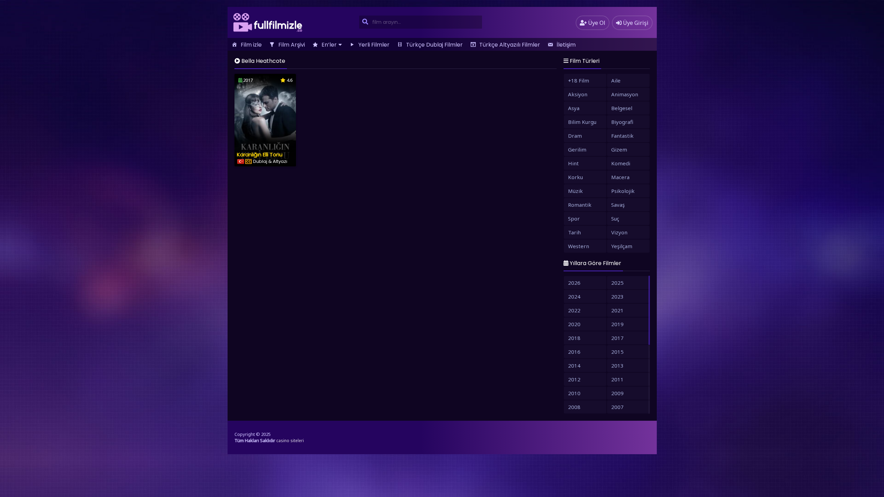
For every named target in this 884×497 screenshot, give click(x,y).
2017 (617, 337)
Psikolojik (623, 190)
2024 (574, 296)
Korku (575, 177)
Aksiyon (577, 94)
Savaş (618, 204)
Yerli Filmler (374, 45)
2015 (617, 351)
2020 (574, 324)
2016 (574, 351)
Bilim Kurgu (582, 121)
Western (578, 246)
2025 (617, 282)
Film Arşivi (291, 45)
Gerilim (577, 149)
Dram (575, 135)
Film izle (251, 45)
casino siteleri (290, 441)
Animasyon (624, 94)
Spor (574, 218)
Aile (616, 80)
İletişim (566, 45)
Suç (615, 218)
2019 (617, 324)
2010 (574, 393)
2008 (574, 406)
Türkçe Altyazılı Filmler (509, 45)
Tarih (574, 232)
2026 (574, 282)
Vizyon (619, 232)
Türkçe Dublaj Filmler (434, 45)
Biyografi (622, 121)
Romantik (580, 204)
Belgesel (621, 108)
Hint (573, 163)
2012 (574, 379)
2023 (617, 296)
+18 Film (578, 80)
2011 (617, 379)
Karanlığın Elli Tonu (259, 154)
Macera (620, 177)
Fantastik (622, 135)
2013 (617, 365)
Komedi (620, 163)
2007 (617, 406)
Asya (573, 108)
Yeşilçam (621, 246)
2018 (574, 337)
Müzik (575, 190)
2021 (617, 310)
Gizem (619, 149)
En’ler (329, 45)
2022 (574, 310)
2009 (617, 393)
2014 (574, 365)
